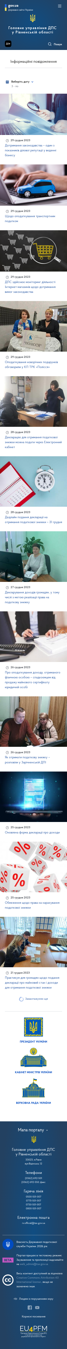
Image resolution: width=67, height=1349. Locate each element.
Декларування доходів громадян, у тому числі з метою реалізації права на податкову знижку (32, 597)
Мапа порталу (31, 1130)
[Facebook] (30, 1307)
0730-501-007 (33, 1204)
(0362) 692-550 (30, 1182)
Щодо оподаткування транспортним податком (30, 219)
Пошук (58, 44)
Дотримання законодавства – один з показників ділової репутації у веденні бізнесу (30, 150)
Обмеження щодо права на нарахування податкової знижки (32, 905)
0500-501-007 (33, 1197)
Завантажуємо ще (36, 999)
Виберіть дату (20, 81)
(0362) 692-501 (33, 1178)
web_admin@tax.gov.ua (34, 1264)
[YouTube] (37, 1307)
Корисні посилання (33, 1316)
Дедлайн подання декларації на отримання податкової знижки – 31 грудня (33, 520)
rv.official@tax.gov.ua (33, 1223)
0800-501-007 (33, 1208)
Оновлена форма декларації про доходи (32, 832)
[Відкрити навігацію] (59, 6)
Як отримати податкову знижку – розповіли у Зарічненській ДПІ (27, 760)
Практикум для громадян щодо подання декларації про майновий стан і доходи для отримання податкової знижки (32, 982)
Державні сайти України (20, 10)
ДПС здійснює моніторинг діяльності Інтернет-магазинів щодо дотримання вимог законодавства (30, 287)
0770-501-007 (33, 1200)
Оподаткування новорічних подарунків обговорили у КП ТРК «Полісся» (31, 365)
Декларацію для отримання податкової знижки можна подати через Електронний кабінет (33, 442)
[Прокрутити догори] (61, 1331)
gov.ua (13, 6)
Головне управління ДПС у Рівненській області (32, 30)
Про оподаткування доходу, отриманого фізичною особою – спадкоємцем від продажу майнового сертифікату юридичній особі (32, 680)
